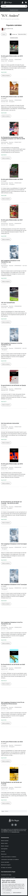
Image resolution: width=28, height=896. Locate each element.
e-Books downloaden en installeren (8, 870)
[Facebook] (12, 838)
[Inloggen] (22, 2)
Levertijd (3, 864)
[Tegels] (10, 34)
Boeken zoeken (4, 856)
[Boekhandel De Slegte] (8, 2)
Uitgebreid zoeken (14, 37)
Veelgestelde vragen (15, 845)
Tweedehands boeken (14, 10)
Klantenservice (5, 851)
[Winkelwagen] (25, 2)
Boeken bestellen (4, 854)
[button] (2, 10)
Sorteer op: (14, 34)
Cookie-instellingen (17, 892)
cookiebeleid (8, 889)
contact (4, 842)
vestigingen (5, 844)
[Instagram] (15, 838)
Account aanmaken (5, 875)
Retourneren (3, 867)
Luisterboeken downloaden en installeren (10, 873)
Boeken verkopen (5, 859)
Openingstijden (4, 862)
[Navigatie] (2, 2)
